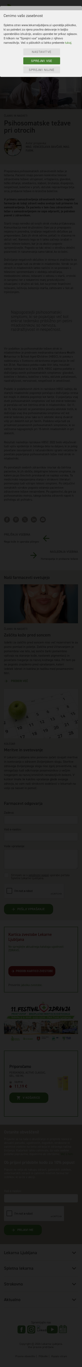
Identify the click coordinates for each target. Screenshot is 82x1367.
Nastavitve (41, 52)
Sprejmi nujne (41, 70)
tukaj (68, 42)
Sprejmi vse (41, 61)
